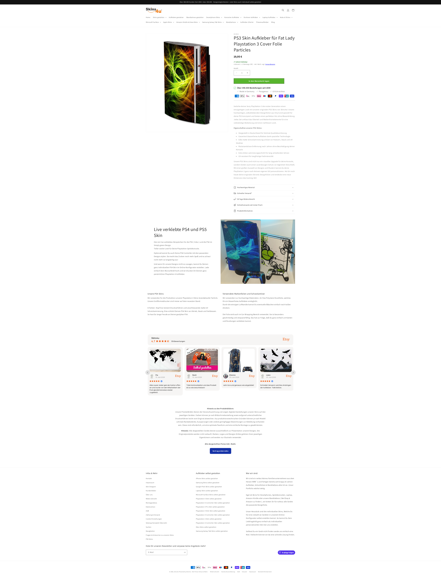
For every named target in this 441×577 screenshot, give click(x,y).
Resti (157, 375)
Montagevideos (151, 503)
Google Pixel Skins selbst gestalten (209, 487)
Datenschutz (150, 507)
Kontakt (149, 478)
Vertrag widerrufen (221, 451)
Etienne (195, 375)
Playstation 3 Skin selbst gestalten (209, 519)
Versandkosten (270, 64)
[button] (159, 17)
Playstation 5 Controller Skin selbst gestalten (213, 503)
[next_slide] (293, 372)
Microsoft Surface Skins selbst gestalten (211, 495)
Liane (231, 375)
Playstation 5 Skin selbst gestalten (209, 499)
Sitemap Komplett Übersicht (156, 523)
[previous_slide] (147, 372)
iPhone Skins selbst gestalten (207, 478)
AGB (147, 511)
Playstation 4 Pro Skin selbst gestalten (210, 507)
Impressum (150, 483)
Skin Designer (151, 487)
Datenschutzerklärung (228, 572)
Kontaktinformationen (265, 572)
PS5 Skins (149, 539)
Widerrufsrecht (151, 499)
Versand (244, 572)
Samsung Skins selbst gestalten (207, 483)
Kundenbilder (151, 491)
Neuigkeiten (150, 531)
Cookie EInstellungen (154, 519)
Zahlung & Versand (153, 515)
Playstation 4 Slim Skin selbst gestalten (210, 511)
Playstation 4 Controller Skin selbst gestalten (213, 515)
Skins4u (176, 572)
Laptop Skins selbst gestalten (207, 491)
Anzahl (236, 68)
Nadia (268, 375)
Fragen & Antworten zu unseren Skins (160, 535)
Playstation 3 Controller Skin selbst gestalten (213, 523)
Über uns (149, 495)
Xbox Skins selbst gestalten (206, 527)
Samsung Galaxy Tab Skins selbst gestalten (212, 531)
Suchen (148, 527)
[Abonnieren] (184, 552)
